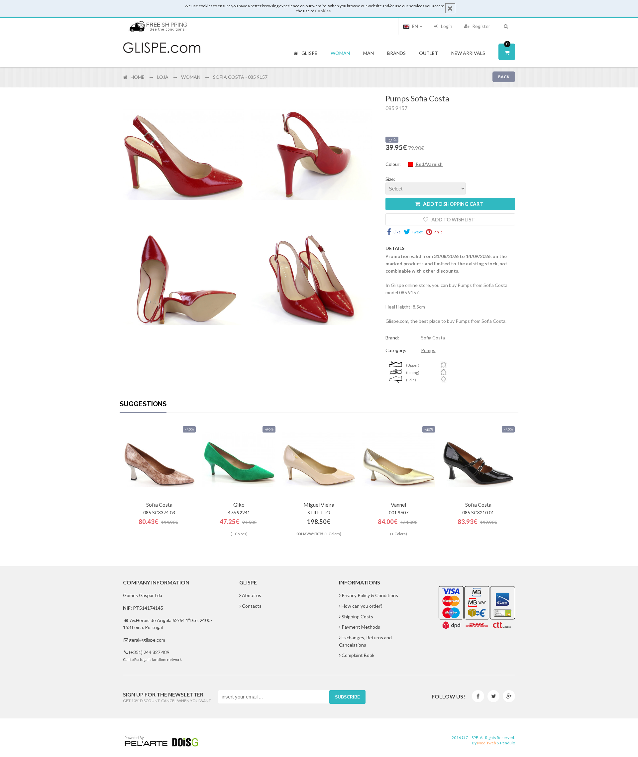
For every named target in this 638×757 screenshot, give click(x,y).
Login (446, 26)
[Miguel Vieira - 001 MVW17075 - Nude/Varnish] (319, 459)
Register (480, 26)
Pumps (428, 350)
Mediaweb (486, 742)
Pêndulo (507, 742)
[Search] (506, 26)
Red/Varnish (429, 164)
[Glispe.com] (162, 48)
